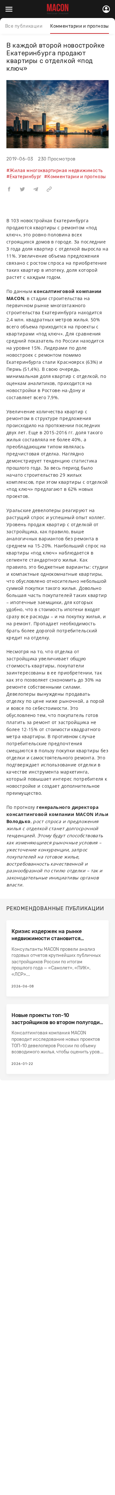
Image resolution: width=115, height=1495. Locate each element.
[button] (9, 188)
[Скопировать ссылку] (49, 188)
